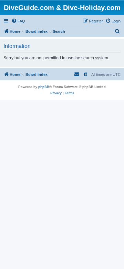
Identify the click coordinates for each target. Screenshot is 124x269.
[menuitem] (18, 21)
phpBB (43, 87)
